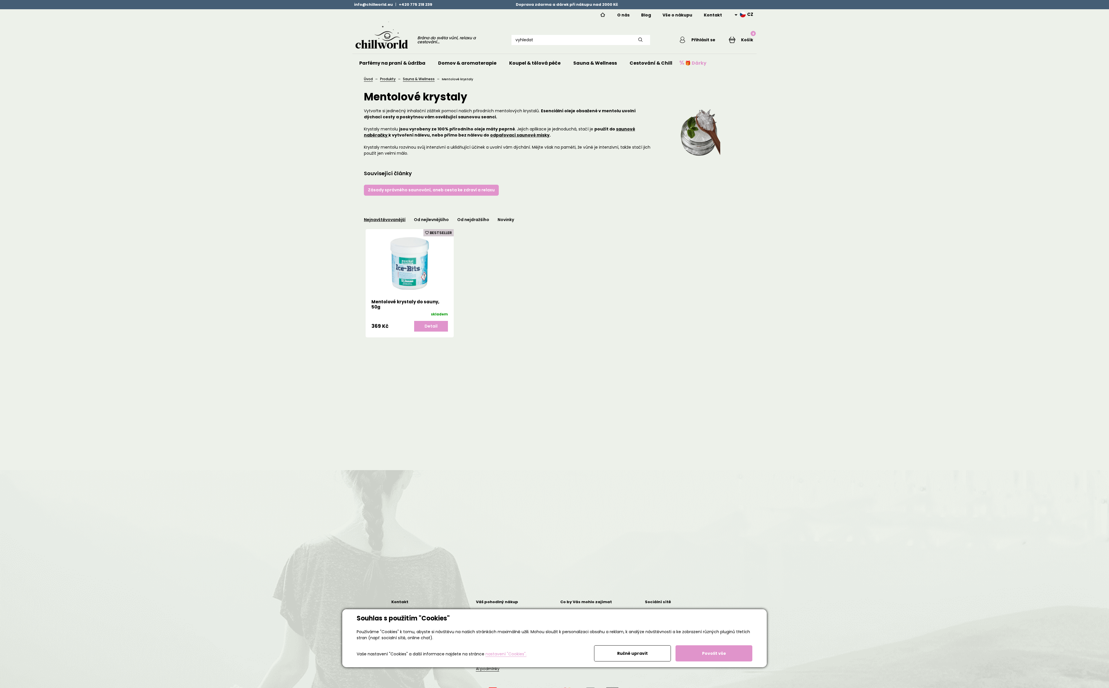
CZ (750, 14)
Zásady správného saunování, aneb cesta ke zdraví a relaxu (431, 190)
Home (602, 15)
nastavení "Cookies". (505, 654)
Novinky (506, 220)
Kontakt (713, 15)
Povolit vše (714, 653)
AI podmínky (487, 669)
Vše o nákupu (677, 15)
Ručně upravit (632, 653)
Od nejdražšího (473, 220)
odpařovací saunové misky (520, 135)
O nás (623, 15)
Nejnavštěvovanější (384, 220)
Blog (646, 15)
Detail (431, 326)
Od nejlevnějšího (431, 220)
